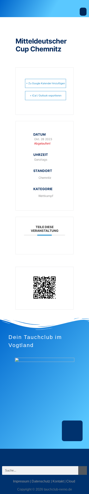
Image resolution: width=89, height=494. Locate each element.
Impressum (21, 481)
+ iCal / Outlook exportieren (45, 95)
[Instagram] (32, 456)
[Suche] (82, 470)
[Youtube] (57, 456)
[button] (83, 12)
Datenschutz (41, 481)
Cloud (70, 481)
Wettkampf (45, 196)
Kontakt (58, 481)
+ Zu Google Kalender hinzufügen (45, 83)
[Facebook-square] (44, 456)
